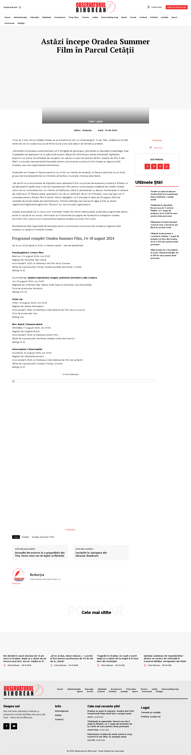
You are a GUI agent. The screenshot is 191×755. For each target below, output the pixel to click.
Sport (90, 717)
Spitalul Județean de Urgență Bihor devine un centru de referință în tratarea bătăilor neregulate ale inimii (165, 658)
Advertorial (93, 730)
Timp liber (95, 121)
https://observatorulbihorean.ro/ (45, 579)
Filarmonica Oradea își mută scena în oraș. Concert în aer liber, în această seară (164, 225)
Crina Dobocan (14, 665)
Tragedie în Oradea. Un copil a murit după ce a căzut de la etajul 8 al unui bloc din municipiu (117, 658)
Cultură (91, 740)
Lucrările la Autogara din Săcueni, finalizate (91, 554)
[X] (154, 166)
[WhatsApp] (166, 166)
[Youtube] (14, 726)
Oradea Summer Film (43, 537)
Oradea (25, 537)
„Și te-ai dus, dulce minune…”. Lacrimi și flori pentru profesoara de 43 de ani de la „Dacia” (71, 658)
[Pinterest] (160, 166)
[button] (12, 7)
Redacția (87, 130)
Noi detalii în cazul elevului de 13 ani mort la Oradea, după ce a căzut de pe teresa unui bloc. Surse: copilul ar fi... (24, 658)
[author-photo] (5, 665)
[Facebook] (147, 166)
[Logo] (95, 6)
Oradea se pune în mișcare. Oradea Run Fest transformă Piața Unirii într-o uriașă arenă (164, 195)
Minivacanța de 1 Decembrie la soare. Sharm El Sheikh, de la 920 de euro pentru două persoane (164, 253)
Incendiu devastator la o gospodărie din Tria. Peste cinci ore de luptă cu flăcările (40, 554)
